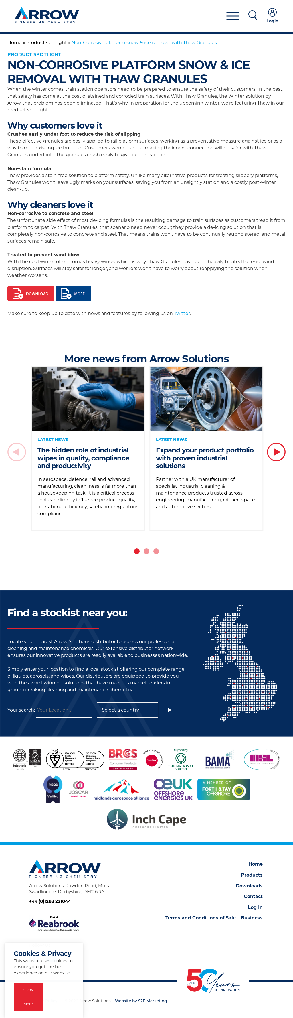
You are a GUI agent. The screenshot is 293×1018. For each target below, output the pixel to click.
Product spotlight (46, 42)
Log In (255, 907)
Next (276, 452)
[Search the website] (252, 16)
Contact (253, 896)
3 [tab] (156, 551)
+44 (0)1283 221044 (50, 901)
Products (252, 875)
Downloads (249, 886)
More (28, 1004)
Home (14, 42)
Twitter (182, 313)
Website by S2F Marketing (141, 1001)
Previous (16, 452)
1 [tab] (137, 551)
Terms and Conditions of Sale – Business (214, 918)
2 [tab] (146, 551)
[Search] (170, 710)
